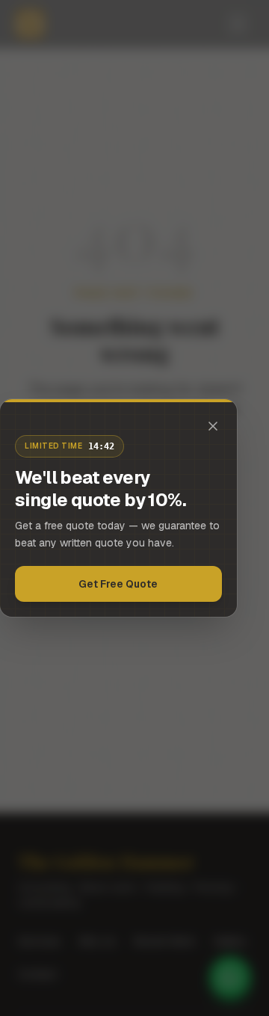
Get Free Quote (118, 584)
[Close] (213, 426)
